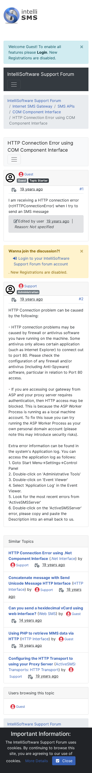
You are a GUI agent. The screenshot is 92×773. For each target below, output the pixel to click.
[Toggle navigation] (14, 84)
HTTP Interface (35, 638)
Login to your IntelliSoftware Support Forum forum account (41, 261)
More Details (36, 760)
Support (30, 286)
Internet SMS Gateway (32, 106)
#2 (81, 298)
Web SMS (47, 613)
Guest (28, 174)
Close (66, 760)
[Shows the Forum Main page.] (46, 20)
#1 (81, 188)
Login (42, 52)
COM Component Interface (37, 111)
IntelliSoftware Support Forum (40, 74)
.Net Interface (63, 558)
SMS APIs (66, 106)
